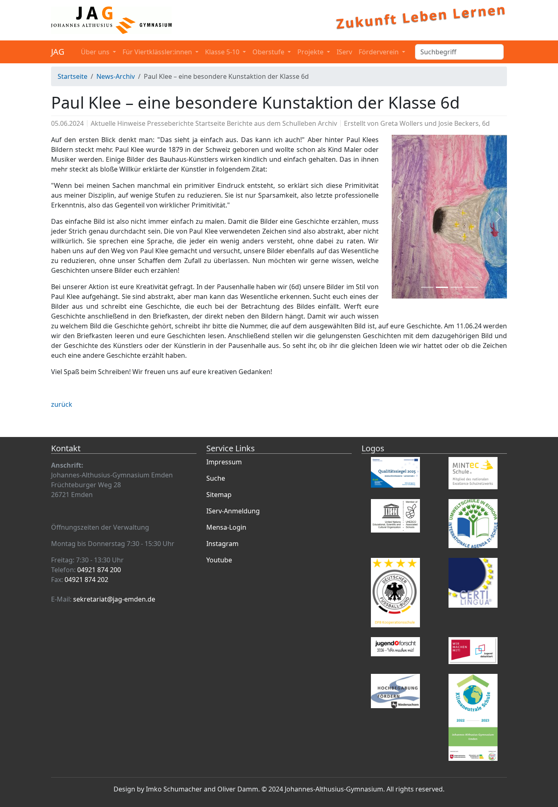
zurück (61, 404)
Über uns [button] (96, 51)
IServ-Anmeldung (233, 510)
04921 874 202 (86, 579)
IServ (344, 51)
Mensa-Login (226, 527)
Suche (215, 478)
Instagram (222, 543)
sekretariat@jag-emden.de (114, 599)
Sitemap (219, 494)
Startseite (72, 76)
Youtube (219, 559)
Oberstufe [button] (269, 51)
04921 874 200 (99, 569)
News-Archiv (115, 76)
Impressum (224, 461)
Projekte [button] (311, 51)
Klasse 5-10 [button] (223, 51)
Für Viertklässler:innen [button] (158, 51)
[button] (400, 217)
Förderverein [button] (379, 51)
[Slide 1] (427, 287)
